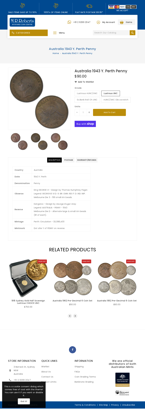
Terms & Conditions (85, 404)
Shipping (79, 366)
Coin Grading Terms (85, 376)
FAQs (77, 371)
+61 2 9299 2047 (81, 22)
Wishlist (45, 366)
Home (56, 53)
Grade (78, 88)
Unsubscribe (128, 404)
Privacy (115, 404)
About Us (46, 371)
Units (77, 106)
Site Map (103, 404)
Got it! (24, 401)
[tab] (54, 160)
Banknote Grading (84, 381)
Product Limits (48, 381)
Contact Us (47, 376)
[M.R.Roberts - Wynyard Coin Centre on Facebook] (72, 349)
